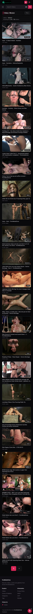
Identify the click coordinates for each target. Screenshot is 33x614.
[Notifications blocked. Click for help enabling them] (30, 611)
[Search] (30, 7)
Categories (5, 595)
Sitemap (19, 598)
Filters (27, 13)
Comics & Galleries (7, 593)
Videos (4, 591)
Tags (3, 598)
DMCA (19, 593)
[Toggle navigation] (3, 7)
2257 (18, 595)
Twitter (6, 605)
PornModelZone (6, 580)
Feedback (4, 612)
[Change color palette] (29, 2)
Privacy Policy (20, 591)
